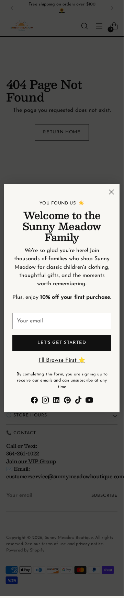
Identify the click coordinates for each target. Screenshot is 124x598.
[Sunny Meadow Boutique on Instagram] (45, 401)
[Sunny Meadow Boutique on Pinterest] (67, 401)
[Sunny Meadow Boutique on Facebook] (34, 401)
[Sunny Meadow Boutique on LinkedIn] (56, 401)
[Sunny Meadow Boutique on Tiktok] (78, 401)
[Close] (111, 192)
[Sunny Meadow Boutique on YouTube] (89, 401)
